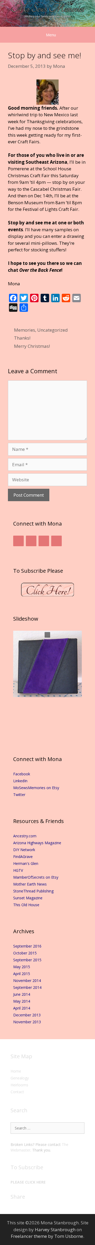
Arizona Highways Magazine (37, 842)
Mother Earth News (30, 884)
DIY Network (24, 849)
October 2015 (25, 952)
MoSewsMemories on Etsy (36, 787)
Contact (17, 1091)
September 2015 (27, 959)
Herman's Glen (25, 863)
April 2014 (21, 1008)
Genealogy (20, 1078)
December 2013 (27, 1014)
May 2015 (21, 966)
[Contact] (56, 541)
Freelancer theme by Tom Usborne (47, 1236)
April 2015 (21, 973)
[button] (47, 635)
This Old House (26, 904)
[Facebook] (18, 541)
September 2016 (27, 946)
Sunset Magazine (27, 897)
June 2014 (21, 994)
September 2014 (27, 987)
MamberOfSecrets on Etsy (35, 877)
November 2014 (27, 980)
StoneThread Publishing (33, 890)
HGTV (18, 870)
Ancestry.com (24, 835)
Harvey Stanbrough (55, 1229)
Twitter (19, 794)
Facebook (21, 773)
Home (16, 1071)
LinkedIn (20, 780)
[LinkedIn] (44, 541)
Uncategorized (52, 330)
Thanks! (22, 338)
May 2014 (21, 1001)
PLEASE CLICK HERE (28, 1182)
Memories (24, 330)
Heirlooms (19, 1084)
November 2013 (27, 1021)
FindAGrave (23, 856)
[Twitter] (31, 541)
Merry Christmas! (32, 346)
